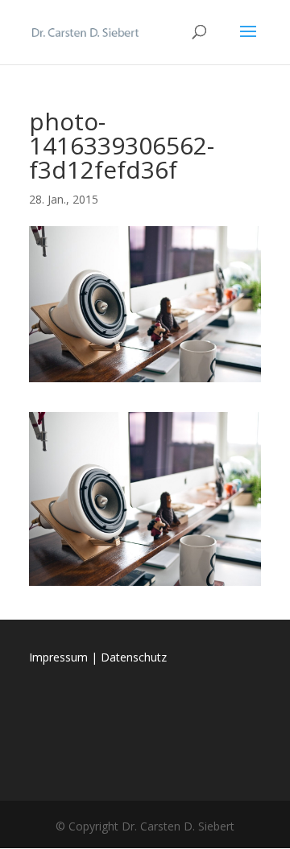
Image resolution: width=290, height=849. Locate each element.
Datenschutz (134, 657)
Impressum (58, 657)
